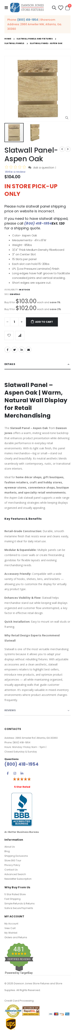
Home (7, 38)
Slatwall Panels (14, 43)
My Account (11, 923)
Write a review (15, 172)
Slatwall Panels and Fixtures (35, 39)
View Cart (10, 928)
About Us (9, 846)
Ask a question (43, 167)
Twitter (15, 350)
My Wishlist (10, 932)
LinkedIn (21, 350)
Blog (7, 851)
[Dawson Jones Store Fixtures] (27, 7)
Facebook (7, 350)
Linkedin (22, 773)
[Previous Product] (62, 149)
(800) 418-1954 (27, 20)
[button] (66, 118)
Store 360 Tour (12, 860)
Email (28, 350)
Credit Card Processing (19, 1000)
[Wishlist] (61, 7)
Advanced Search (15, 874)
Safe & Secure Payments (18, 908)
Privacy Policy (12, 865)
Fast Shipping (12, 899)
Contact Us (11, 869)
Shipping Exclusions (16, 855)
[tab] (37, 364)
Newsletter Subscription (18, 878)
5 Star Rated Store (15, 894)
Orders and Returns (15, 937)
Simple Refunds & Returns (19, 903)
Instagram (15, 773)
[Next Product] (68, 149)
